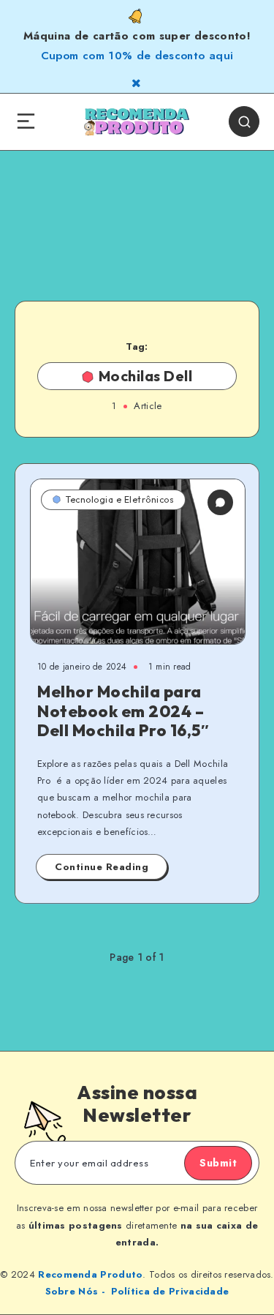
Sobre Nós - (74, 1291)
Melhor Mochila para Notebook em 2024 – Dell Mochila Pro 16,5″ (123, 711)
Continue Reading (101, 867)
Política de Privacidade (170, 1291)
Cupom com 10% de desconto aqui (137, 56)
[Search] (244, 121)
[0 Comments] (220, 502)
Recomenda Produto (90, 1274)
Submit (218, 1162)
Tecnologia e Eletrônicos (120, 499)
